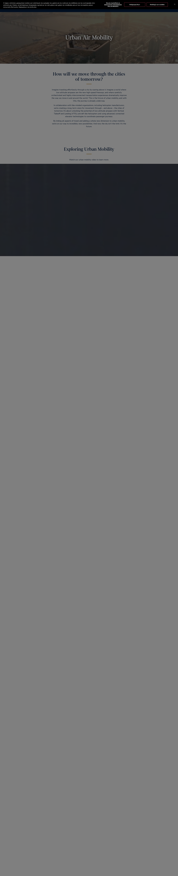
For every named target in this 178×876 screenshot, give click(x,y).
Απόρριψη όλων (134, 4)
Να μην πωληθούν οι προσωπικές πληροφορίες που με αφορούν (113, 4)
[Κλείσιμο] (174, 4)
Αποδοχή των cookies (157, 4)
